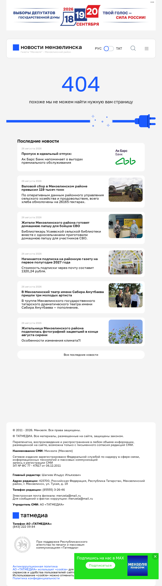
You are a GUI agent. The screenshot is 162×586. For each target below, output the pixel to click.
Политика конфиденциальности (36, 578)
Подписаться (100, 565)
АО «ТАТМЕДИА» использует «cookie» (40, 569)
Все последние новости (81, 354)
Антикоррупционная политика (35, 566)
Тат (119, 48)
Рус (98, 48)
